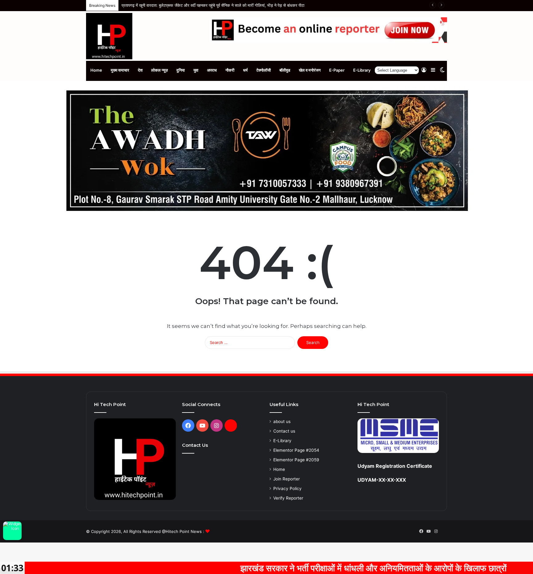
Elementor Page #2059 (296, 459)
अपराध (212, 70)
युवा (195, 70)
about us (282, 421)
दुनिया (180, 70)
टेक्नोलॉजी (263, 70)
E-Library (361, 70)
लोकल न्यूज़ (159, 70)
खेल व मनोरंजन (309, 70)
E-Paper (337, 70)
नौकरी (229, 70)
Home (96, 70)
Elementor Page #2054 (296, 450)
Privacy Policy (287, 488)
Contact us (284, 431)
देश (140, 70)
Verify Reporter (288, 498)
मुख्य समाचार (120, 70)
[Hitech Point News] (109, 36)
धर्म (245, 70)
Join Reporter (286, 478)
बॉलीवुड (284, 70)
